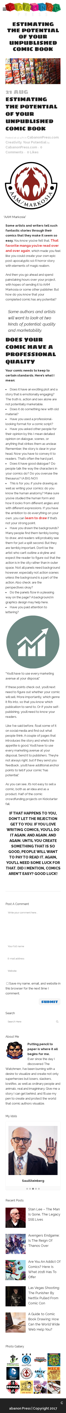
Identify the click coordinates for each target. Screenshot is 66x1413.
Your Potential (34, 142)
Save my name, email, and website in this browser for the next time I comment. (33, 988)
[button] (27, 1189)
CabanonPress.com (43, 137)
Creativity (14, 142)
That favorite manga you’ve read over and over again (32, 246)
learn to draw (36, 518)
